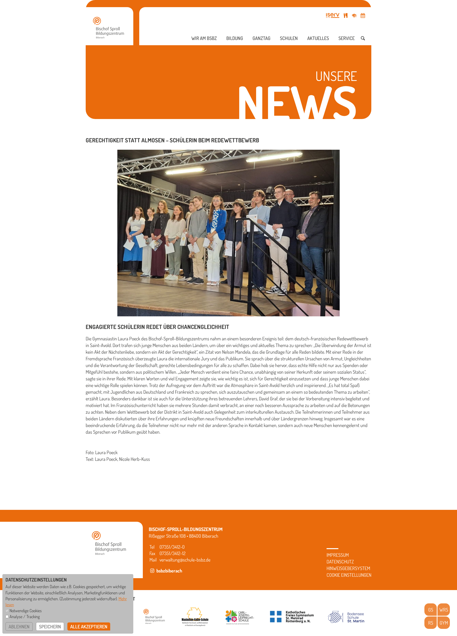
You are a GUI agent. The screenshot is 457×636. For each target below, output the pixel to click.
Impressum (338, 555)
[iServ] (332, 15)
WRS (443, 609)
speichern (50, 626)
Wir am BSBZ (204, 38)
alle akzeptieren (88, 626)
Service (346, 38)
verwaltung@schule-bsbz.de (184, 559)
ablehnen (19, 626)
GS (430, 609)
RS (430, 623)
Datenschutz (340, 561)
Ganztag (261, 38)
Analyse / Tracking (25, 616)
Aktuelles (318, 38)
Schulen (289, 38)
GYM (444, 623)
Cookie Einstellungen (349, 575)
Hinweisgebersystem (348, 568)
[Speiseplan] (345, 15)
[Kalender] (362, 15)
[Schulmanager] (354, 15)
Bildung (234, 38)
